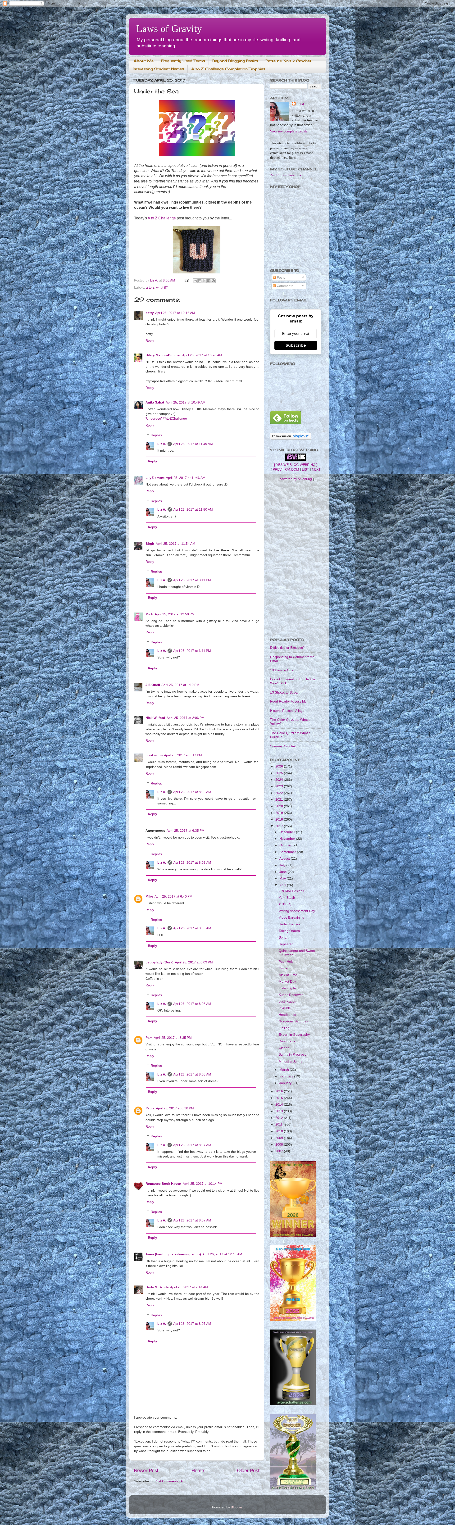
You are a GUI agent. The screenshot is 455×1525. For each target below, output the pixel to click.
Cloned (284, 1048)
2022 (279, 793)
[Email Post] (186, 280)
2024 (279, 779)
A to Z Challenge (162, 218)
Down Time (287, 1041)
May (283, 878)
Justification (287, 1001)
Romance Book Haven (163, 1183)
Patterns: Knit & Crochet (288, 61)
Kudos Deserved (291, 995)
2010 (279, 1131)
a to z (150, 287)
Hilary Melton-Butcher (163, 355)
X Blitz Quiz (287, 904)
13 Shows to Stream (285, 692)
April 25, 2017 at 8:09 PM (194, 962)
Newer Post (146, 1470)
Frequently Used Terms (183, 61)
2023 (279, 786)
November (287, 838)
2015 (279, 1098)
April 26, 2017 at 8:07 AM (192, 1145)
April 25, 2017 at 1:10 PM (180, 685)
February (286, 1076)
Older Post (248, 1470)
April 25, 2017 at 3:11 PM (192, 580)
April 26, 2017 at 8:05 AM (192, 792)
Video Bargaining (291, 917)
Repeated (286, 944)
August (285, 858)
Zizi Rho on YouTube (285, 175)
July (282, 865)
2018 (279, 819)
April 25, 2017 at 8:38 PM (175, 1108)
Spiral (283, 937)
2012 (279, 1118)
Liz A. (161, 444)
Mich (149, 614)
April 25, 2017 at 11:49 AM (193, 444)
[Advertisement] (295, 559)
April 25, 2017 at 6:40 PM (173, 896)
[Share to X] (204, 280)
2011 (279, 1124)
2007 (279, 1151)
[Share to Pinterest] (213, 280)
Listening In (287, 988)
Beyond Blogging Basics (235, 61)
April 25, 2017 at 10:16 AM (175, 313)
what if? (162, 287)
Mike (149, 896)
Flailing (284, 1028)
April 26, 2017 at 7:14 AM (189, 1287)
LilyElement (155, 478)
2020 (279, 806)
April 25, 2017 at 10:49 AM (185, 402)
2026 (279, 766)
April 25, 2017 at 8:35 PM (173, 1037)
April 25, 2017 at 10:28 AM (202, 355)
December (287, 832)
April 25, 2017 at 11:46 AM (185, 478)
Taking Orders (289, 931)
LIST (305, 469)
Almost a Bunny (290, 1061)
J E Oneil (153, 685)
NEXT (316, 469)
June (283, 872)
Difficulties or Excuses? (287, 647)
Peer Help (286, 961)
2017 (279, 826)
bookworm (154, 755)
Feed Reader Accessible (288, 701)
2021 (279, 799)
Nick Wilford (155, 718)
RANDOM (291, 469)
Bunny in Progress (292, 1054)
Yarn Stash (287, 897)
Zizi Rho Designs (291, 891)
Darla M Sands (157, 1287)
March (284, 1069)
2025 (279, 773)
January (285, 1083)
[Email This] (195, 280)
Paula (150, 1108)
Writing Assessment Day (297, 911)
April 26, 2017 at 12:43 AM (222, 1254)
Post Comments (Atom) (172, 1481)
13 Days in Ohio (282, 670)
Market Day (287, 981)
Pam (149, 1037)
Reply (150, 340)
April (283, 885)
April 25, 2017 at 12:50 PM (175, 614)
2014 (279, 1104)
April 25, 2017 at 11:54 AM (175, 543)
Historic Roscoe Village (287, 711)
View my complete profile (289, 131)
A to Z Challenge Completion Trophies (228, 69)
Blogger (236, 1507)
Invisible (285, 1008)
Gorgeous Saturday (293, 1021)
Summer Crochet (283, 746)
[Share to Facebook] (208, 280)
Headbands (287, 1015)
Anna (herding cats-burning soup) (173, 1254)
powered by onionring (295, 479)
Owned (284, 968)
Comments (284, 286)
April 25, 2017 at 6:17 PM (183, 755)
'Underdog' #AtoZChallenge (166, 418)
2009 (279, 1138)
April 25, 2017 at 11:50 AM (193, 509)
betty (150, 313)
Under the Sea (289, 924)
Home (197, 1470)
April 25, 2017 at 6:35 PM (186, 830)
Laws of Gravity (169, 28)
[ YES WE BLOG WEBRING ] (295, 465)
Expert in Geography (294, 1034)
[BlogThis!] (199, 280)
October (285, 845)
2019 (279, 813)
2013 (279, 1111)
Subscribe (296, 345)
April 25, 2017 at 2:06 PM (186, 718)
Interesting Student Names (158, 69)
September (288, 852)
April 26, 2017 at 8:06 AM (192, 928)
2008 (279, 1144)
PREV (277, 469)
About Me (144, 61)
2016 (279, 1091)
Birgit (150, 543)
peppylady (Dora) (159, 962)
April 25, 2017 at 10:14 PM (203, 1183)
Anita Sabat (155, 402)
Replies (156, 435)
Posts (280, 277)
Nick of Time (288, 975)
